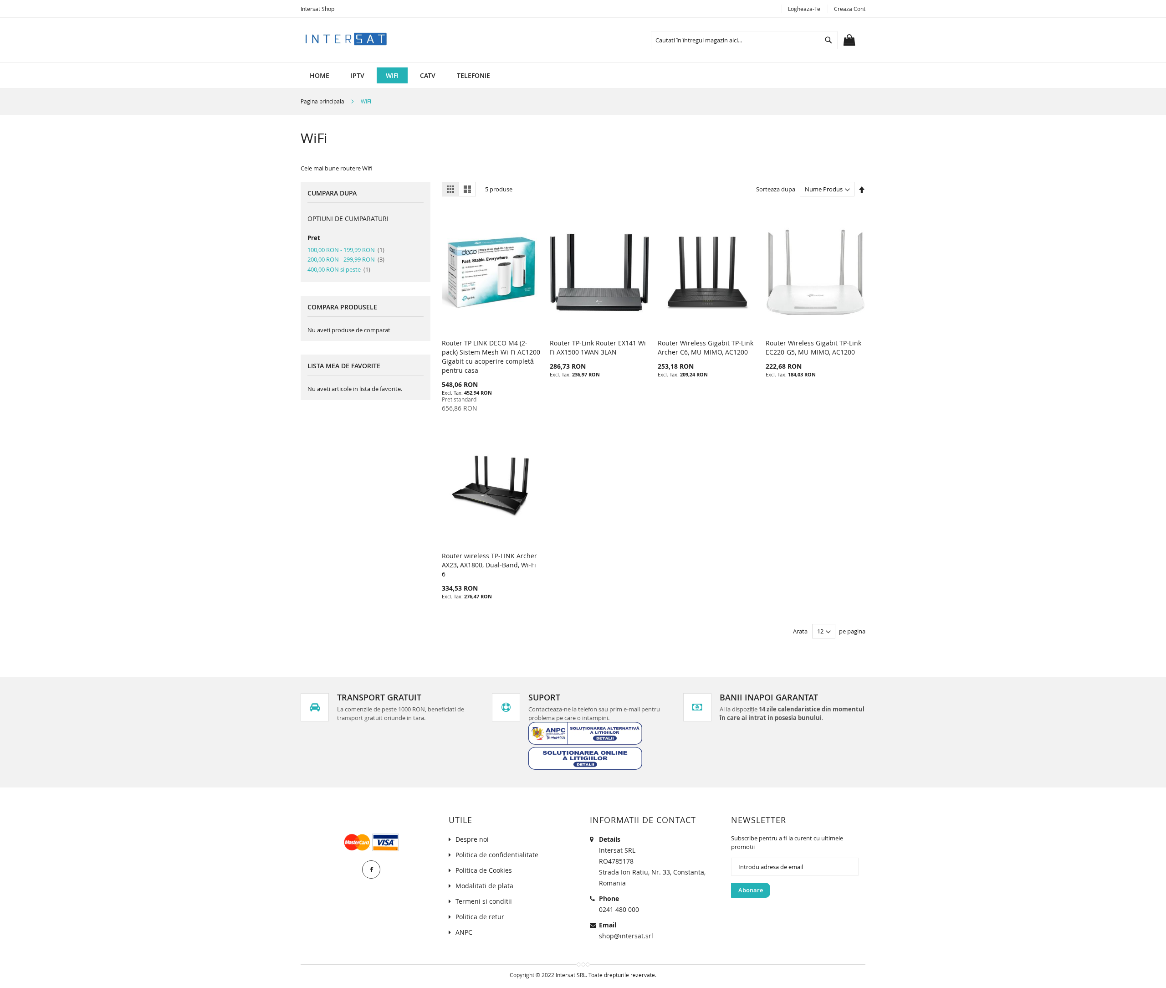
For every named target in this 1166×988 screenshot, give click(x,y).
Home (319, 75)
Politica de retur (479, 916)
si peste (338, 269)
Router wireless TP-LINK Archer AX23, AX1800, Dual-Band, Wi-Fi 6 (489, 564)
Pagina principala (323, 101)
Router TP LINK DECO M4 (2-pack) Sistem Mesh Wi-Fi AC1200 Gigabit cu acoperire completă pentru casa (491, 357)
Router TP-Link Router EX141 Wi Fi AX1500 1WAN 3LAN (598, 347)
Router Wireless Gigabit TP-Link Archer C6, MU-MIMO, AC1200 (705, 347)
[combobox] (744, 40)
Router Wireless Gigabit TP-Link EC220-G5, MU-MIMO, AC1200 (813, 347)
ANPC (463, 932)
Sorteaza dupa (775, 189)
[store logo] (346, 38)
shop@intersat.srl (626, 935)
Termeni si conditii (483, 901)
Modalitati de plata (484, 885)
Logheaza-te (804, 8)
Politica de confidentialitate (496, 854)
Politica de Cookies (483, 870)
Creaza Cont (849, 8)
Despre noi (472, 839)
